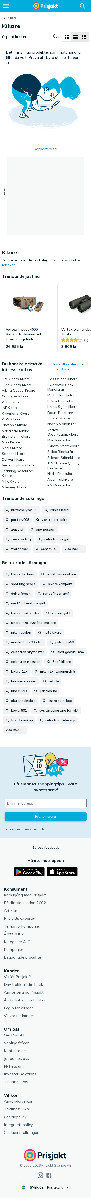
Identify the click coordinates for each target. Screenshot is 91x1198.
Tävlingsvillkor (17, 1109)
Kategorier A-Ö (17, 941)
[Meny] (6, 6)
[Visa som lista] (75, 36)
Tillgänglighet (16, 1081)
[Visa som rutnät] (66, 36)
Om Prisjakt (14, 1035)
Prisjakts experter (19, 918)
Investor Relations (20, 1074)
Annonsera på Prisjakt (24, 992)
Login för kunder (18, 1007)
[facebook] (49, 1175)
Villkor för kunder (19, 1015)
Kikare (12, 17)
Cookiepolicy (15, 1116)
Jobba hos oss (16, 1058)
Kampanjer (13, 949)
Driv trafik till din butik (23, 984)
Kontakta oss (15, 1050)
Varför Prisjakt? (17, 976)
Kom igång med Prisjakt (25, 894)
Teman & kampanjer (22, 926)
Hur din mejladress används (25, 829)
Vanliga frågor (16, 1042)
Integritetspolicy (18, 1124)
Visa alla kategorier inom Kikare (69, 366)
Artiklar (10, 910)
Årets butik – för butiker (25, 1000)
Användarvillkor (18, 1101)
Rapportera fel (45, 149)
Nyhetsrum (14, 1066)
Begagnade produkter (23, 957)
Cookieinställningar (21, 1132)
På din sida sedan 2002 (25, 902)
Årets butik (14, 933)
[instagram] (40, 1175)
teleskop (9, 265)
